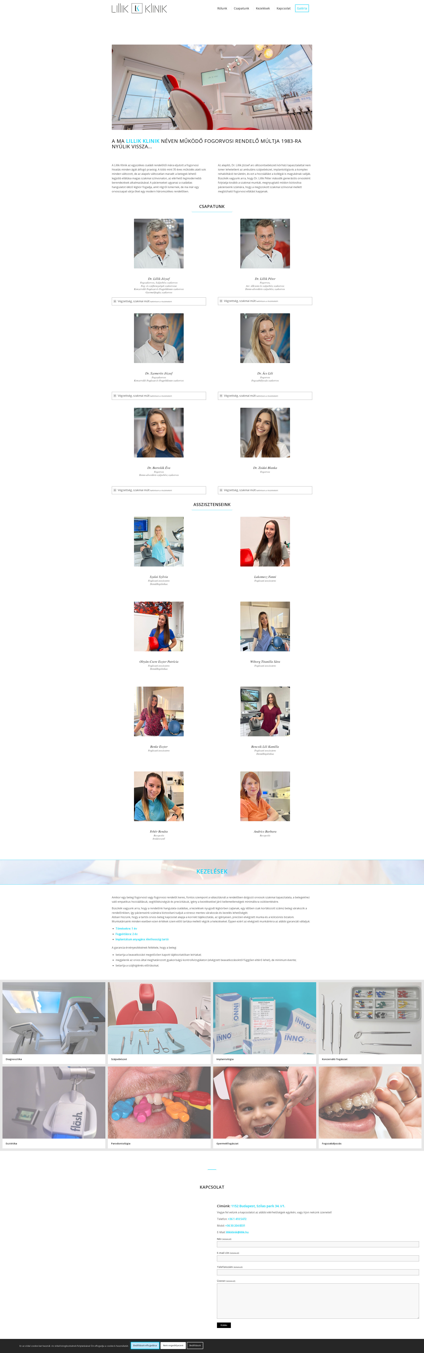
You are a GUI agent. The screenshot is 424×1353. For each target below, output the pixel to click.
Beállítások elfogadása (145, 1345)
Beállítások (195, 1345)
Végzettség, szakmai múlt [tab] (145, 301)
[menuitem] (222, 8)
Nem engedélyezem (173, 1345)
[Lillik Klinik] (139, 8)
